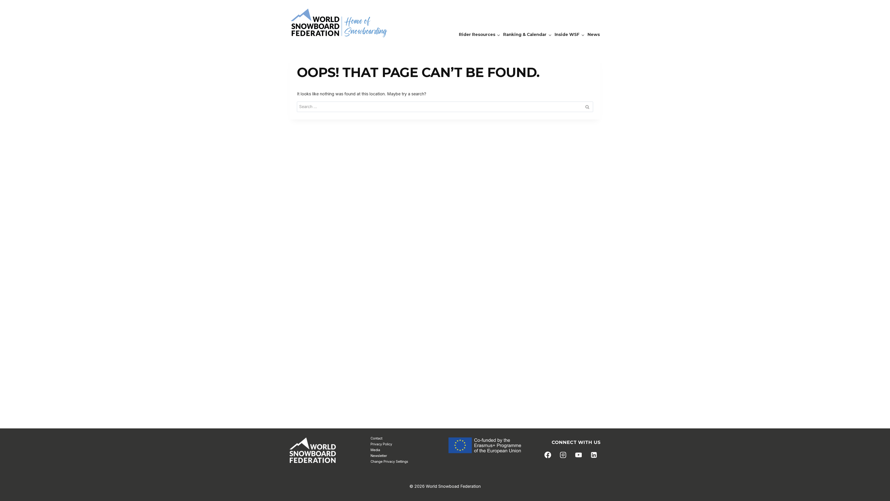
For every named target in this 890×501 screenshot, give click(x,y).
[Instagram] (563, 455)
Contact (376, 438)
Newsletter (379, 456)
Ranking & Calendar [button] (525, 34)
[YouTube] (578, 455)
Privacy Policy (381, 444)
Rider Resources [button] (477, 34)
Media (375, 450)
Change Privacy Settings (389, 461)
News (594, 34)
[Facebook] (548, 455)
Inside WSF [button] (567, 34)
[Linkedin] (594, 455)
